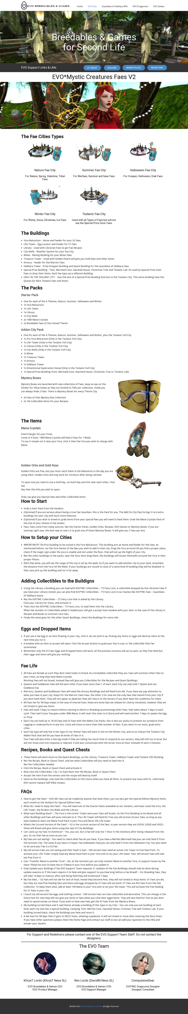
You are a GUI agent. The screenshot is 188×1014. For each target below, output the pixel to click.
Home (80, 6)
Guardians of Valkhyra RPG (115, 6)
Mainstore (157, 67)
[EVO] (45, 5)
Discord (112, 67)
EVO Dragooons (140, 6)
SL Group (92, 67)
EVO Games (158, 6)
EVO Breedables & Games (91, 1006)
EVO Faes (92, 6)
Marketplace (133, 67)
